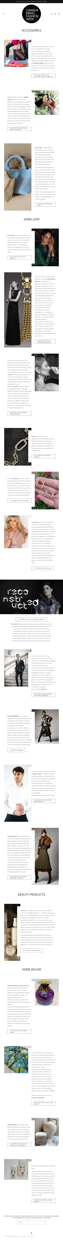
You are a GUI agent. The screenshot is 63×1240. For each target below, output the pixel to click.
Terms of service (30, 1236)
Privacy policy (23, 1236)
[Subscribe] (44, 1222)
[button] (3, 14)
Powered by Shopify (14, 1236)
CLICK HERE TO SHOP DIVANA (42, 568)
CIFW (8, 1236)
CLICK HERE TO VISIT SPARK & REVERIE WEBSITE (18, 413)
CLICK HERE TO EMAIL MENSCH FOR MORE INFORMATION (43, 694)
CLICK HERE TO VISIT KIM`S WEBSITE (18, 257)
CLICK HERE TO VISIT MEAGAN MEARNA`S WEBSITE (18, 128)
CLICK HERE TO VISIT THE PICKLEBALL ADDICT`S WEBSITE (43, 75)
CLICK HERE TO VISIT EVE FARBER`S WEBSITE (31, 619)
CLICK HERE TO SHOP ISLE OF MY (45, 204)
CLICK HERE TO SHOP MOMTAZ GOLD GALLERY (44, 341)
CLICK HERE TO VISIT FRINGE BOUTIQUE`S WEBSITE (18, 877)
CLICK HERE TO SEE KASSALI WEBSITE (42, 456)
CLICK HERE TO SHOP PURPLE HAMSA (18, 1031)
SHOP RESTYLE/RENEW (16, 750)
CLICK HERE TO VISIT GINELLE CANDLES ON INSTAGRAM (18, 1144)
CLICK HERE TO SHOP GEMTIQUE (19, 500)
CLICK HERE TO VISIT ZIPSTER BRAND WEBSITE (42, 800)
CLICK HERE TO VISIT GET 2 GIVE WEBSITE (43, 1103)
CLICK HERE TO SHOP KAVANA (31, 950)
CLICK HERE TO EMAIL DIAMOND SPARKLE (43, 1200)
